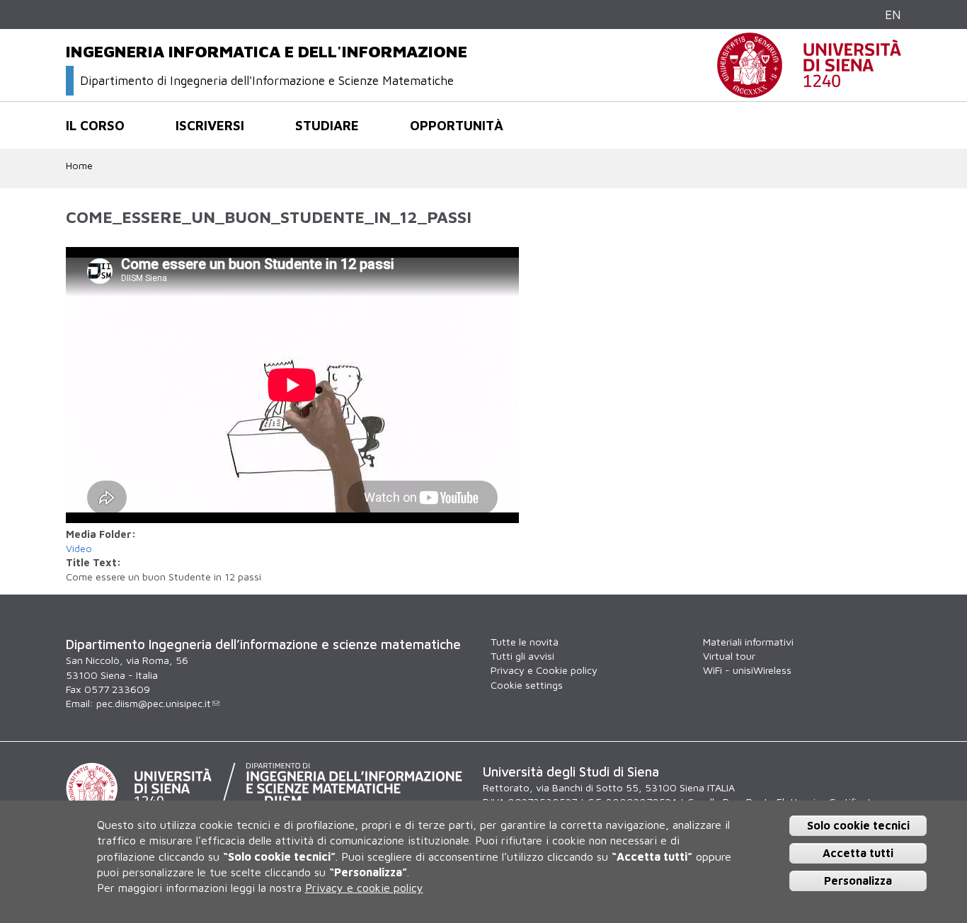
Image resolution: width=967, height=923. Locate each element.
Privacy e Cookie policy (544, 670)
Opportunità (456, 125)
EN (893, 14)
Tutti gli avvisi (522, 656)
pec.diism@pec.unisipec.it (153, 703)
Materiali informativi (748, 642)
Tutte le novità (525, 642)
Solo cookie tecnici (858, 825)
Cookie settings (527, 685)
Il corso (95, 125)
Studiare (327, 125)
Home (79, 165)
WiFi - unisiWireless (747, 670)
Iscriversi (210, 125)
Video (79, 548)
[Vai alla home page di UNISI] (809, 90)
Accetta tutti (858, 853)
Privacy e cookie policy (364, 887)
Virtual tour (729, 656)
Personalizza (858, 879)
